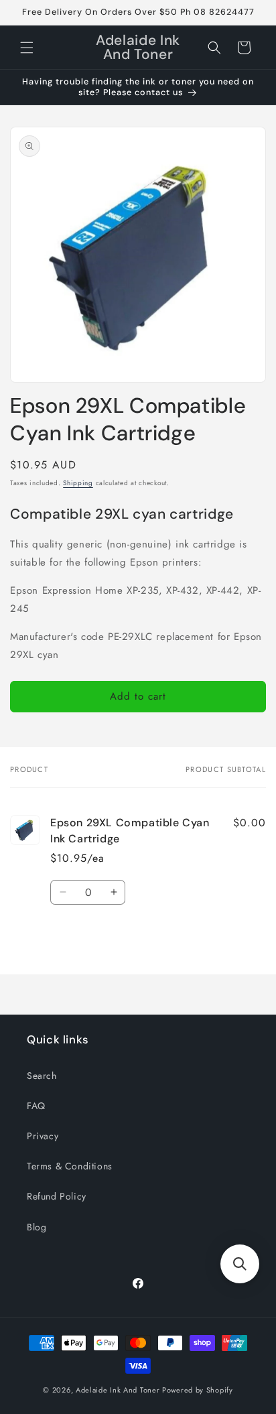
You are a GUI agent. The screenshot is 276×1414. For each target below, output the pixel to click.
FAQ (36, 1105)
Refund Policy (56, 1196)
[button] (27, 47)
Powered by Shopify (197, 1390)
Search (42, 1075)
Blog (36, 1227)
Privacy (42, 1136)
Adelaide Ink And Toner (117, 1390)
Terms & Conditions (70, 1166)
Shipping (78, 483)
